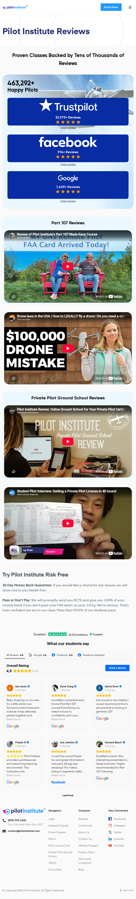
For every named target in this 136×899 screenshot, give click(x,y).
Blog (81, 869)
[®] (14, 8)
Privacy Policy (86, 852)
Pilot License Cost (59, 845)
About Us (83, 832)
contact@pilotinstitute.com (24, 830)
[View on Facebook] (54, 744)
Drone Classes (57, 832)
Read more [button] (13, 719)
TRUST (52, 862)
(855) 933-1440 (17, 820)
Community (85, 825)
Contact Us (85, 838)
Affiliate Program (88, 845)
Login (51, 818)
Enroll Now (111, 7)
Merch (52, 838)
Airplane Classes (58, 825)
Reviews (83, 818)
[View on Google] (10, 688)
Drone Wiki (54, 869)
